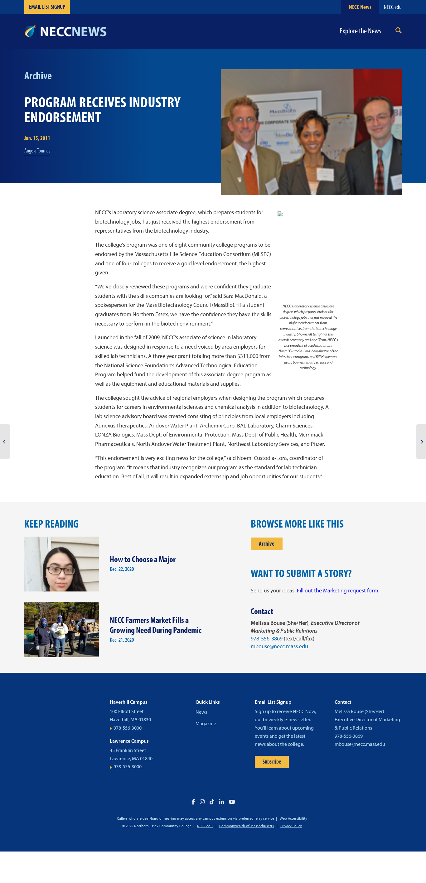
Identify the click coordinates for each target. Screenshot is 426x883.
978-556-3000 (128, 728)
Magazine (206, 723)
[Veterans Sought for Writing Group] (5, 441)
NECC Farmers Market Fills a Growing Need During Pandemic (155, 625)
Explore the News (360, 31)
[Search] (398, 32)
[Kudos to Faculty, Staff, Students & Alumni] (421, 441)
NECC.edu (393, 7)
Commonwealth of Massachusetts (246, 826)
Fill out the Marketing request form (337, 590)
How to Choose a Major (143, 559)
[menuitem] (398, 32)
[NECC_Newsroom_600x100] (65, 31)
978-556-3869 (267, 638)
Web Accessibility (293, 818)
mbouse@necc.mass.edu (279, 646)
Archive (266, 543)
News (201, 712)
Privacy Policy (291, 826)
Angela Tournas (37, 150)
